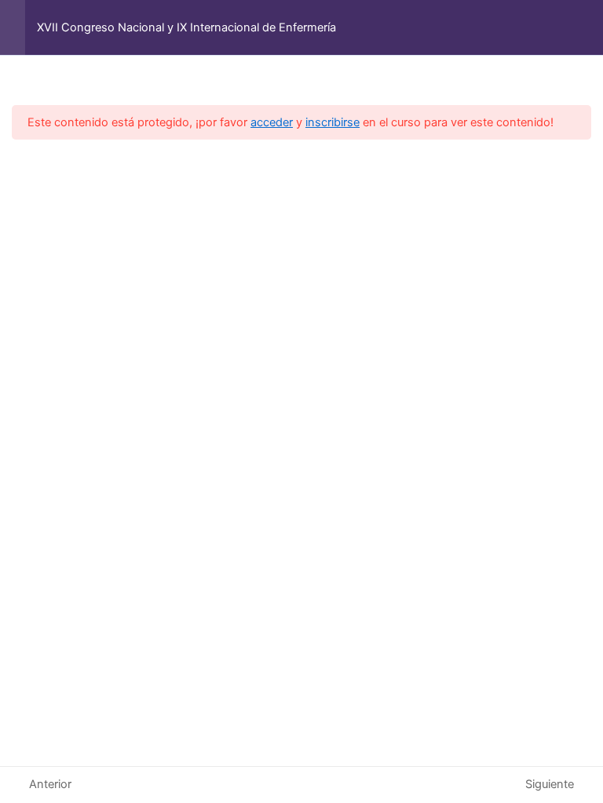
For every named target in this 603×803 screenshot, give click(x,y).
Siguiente (549, 784)
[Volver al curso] (586, 27)
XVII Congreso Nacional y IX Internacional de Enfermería (186, 27)
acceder (271, 122)
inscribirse (332, 122)
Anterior (50, 784)
